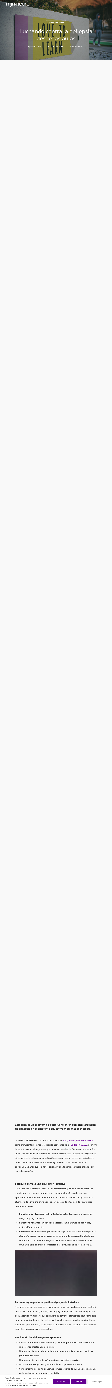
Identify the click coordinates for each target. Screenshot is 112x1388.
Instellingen (97, 1381)
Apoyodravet (69, 1140)
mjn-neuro (36, 46)
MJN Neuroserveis (84, 1140)
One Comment (76, 46)
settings (35, 1385)
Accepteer (61, 1381)
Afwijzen (78, 1381)
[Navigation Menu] (106, 6)
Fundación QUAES (78, 1144)
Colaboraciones (56, 22)
